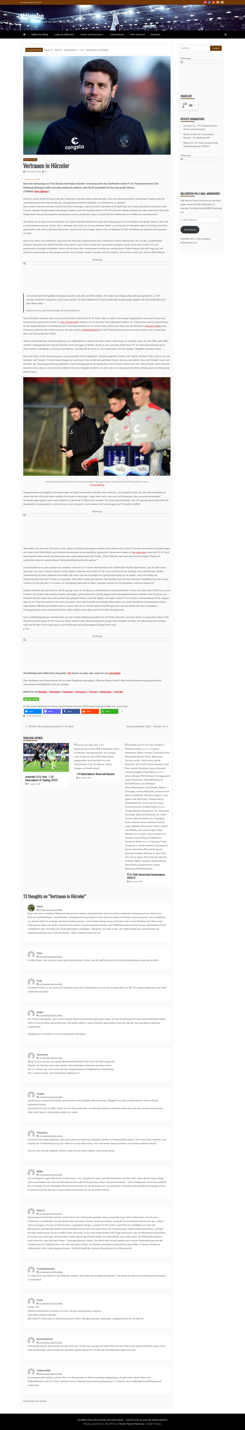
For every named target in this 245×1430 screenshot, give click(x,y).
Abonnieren (190, 229)
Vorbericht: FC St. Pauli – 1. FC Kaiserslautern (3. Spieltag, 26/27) (41, 778)
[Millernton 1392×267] (97, 263)
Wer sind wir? (137, 34)
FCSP (39, 716)
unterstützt (114, 673)
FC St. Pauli (31, 716)
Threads (93, 691)
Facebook (209, 2)
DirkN (40, 1171)
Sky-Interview (139, 552)
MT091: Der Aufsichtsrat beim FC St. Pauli (51, 726)
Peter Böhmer (41, 191)
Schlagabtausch (90, 329)
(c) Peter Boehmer (96, 485)
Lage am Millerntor (64, 34)
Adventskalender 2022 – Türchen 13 (146, 726)
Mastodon (222, 2)
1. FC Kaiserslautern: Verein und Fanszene (95, 774)
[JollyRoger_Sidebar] (201, 62)
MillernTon (32, 15)
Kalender (155, 34)
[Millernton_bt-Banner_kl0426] (201, 159)
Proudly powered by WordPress (100, 1423)
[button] (33, 711)
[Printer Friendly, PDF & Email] (31, 700)
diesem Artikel (153, 325)
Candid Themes (153, 1423)
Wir (69, 673)
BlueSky (217, 2)
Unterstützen (117, 34)
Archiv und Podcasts (91, 34)
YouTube (213, 2)
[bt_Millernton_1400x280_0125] (97, 515)
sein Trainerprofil (69, 322)
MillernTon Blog (40, 34)
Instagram (205, 2)
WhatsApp (106, 691)
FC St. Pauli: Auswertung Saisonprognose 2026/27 (146, 876)
